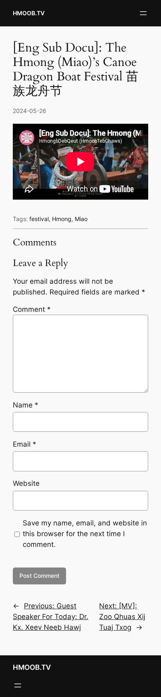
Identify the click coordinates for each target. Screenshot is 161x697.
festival (39, 218)
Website (26, 483)
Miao (81, 218)
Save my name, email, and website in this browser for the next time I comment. (85, 534)
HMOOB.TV (29, 12)
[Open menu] (143, 13)
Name (25, 405)
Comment (32, 309)
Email (24, 444)
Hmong (61, 218)
